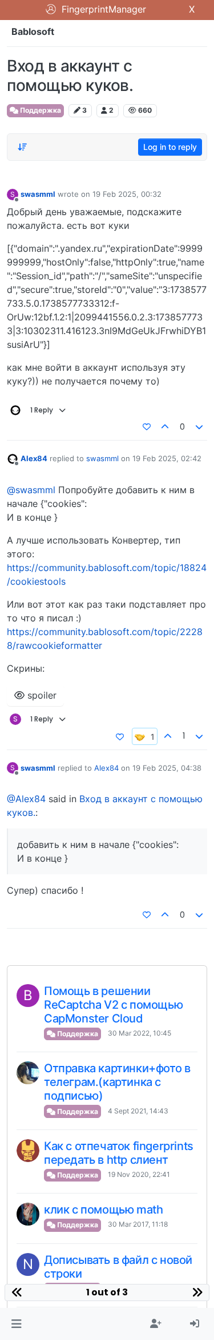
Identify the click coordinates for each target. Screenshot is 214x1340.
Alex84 (34, 458)
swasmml (38, 194)
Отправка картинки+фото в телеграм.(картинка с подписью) (117, 1082)
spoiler (40, 695)
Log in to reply (170, 147)
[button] (16, 1324)
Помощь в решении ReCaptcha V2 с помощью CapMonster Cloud (113, 1004)
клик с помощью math (103, 1209)
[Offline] (12, 458)
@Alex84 (26, 798)
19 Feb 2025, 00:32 (126, 194)
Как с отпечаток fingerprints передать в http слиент (118, 1153)
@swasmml (31, 489)
